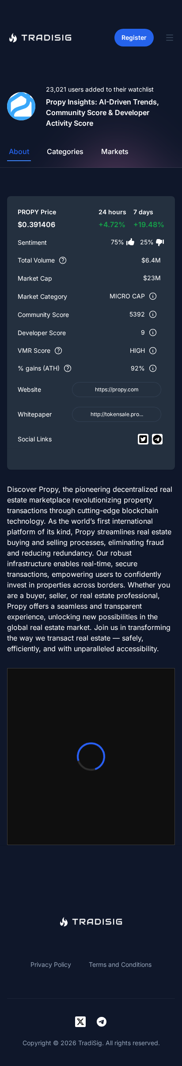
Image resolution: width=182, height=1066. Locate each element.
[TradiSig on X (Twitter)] (80, 1021)
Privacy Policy (50, 964)
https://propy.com (117, 389)
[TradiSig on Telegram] (101, 1021)
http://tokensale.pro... (117, 414)
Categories (65, 151)
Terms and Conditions (120, 964)
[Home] (40, 38)
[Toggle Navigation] (170, 38)
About (19, 151)
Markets (115, 151)
